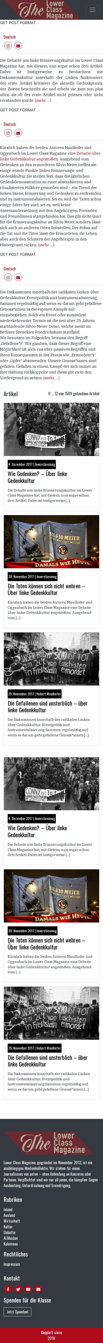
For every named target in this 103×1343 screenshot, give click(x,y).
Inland (8, 1209)
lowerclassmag (45, 464)
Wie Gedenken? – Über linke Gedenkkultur (37, 477)
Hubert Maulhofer (48, 693)
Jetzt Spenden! (17, 1312)
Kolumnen (11, 1244)
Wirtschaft (12, 1221)
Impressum (12, 1264)
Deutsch (10, 37)
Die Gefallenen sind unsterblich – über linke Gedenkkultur (48, 706)
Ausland (9, 1215)
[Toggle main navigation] (92, 10)
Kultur (8, 1227)
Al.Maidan (11, 1238)
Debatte (9, 1232)
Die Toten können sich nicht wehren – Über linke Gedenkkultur (46, 589)
